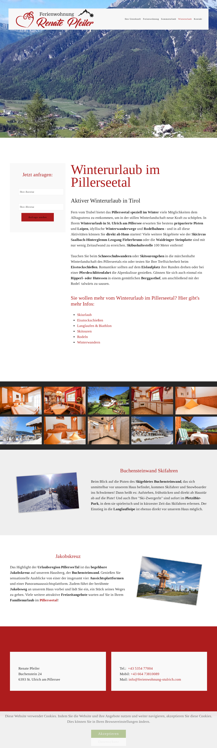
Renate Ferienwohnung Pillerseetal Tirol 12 (206, 126)
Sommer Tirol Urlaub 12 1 (138, 126)
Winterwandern (88, 342)
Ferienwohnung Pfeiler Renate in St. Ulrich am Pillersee (146, 126)
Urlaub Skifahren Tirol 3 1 (172, 126)
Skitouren (84, 331)
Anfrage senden (37, 217)
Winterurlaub (185, 19)
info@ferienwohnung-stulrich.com (155, 679)
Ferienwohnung (151, 19)
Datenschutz (108, 742)
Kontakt (198, 19)
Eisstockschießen (90, 320)
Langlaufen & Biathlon (94, 326)
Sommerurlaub (168, 19)
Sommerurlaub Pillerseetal (129, 126)
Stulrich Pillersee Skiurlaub (197, 126)
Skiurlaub (84, 315)
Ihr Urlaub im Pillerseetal (163, 126)
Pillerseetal (48, 600)
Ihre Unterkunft (133, 19)
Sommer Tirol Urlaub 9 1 (180, 126)
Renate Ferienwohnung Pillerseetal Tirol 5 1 (155, 126)
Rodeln (82, 337)
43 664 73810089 (146, 674)
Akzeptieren (108, 734)
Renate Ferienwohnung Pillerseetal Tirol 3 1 (121, 126)
